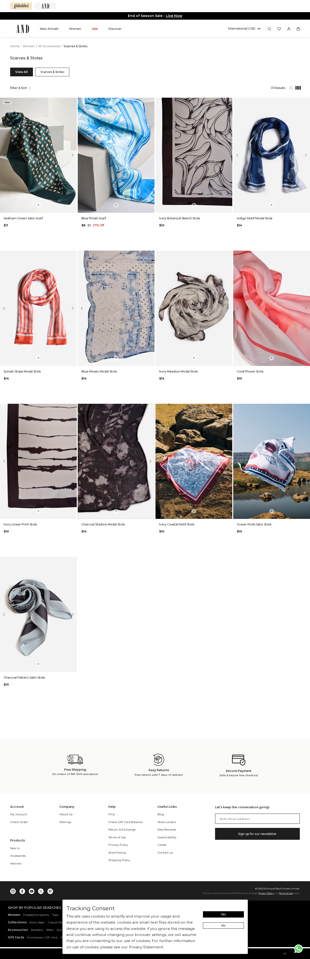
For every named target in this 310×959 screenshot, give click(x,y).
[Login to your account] (288, 29)
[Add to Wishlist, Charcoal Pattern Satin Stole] (72, 561)
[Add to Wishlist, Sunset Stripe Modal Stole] (72, 254)
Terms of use (286, 893)
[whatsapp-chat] (298, 948)
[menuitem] (49, 29)
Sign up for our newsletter (257, 834)
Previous (5, 155)
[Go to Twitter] (41, 890)
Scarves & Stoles (52, 72)
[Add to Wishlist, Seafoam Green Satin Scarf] (72, 101)
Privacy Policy (266, 893)
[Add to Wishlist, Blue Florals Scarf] (150, 101)
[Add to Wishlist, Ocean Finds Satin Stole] (306, 408)
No (223, 925)
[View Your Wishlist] (279, 29)
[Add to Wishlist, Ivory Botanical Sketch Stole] (228, 101)
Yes (223, 914)
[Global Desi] (21, 6)
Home (14, 46)
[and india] (45, 6)
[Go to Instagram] (13, 890)
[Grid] (296, 88)
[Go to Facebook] (22, 890)
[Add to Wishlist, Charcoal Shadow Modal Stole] (150, 408)
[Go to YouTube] (32, 890)
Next (72, 155)
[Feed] (291, 88)
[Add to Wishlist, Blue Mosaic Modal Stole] (150, 254)
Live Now (174, 16)
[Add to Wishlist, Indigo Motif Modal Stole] (306, 101)
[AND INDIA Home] (22, 29)
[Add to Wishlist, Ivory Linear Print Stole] (72, 408)
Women (29, 46)
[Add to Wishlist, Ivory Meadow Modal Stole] (228, 254)
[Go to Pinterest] (50, 890)
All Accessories (49, 46)
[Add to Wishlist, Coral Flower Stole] (306, 254)
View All (21, 72)
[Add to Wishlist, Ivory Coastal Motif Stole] (228, 408)
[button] (244, 29)
